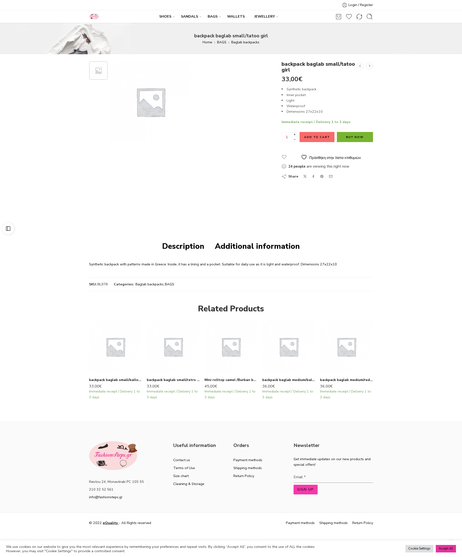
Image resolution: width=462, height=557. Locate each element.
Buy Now (355, 137)
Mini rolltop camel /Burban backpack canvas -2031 (231, 379)
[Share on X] (305, 176)
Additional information (257, 246)
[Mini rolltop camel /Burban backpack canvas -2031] (231, 346)
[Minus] (294, 139)
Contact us (181, 460)
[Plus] (294, 134)
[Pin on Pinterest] (322, 176)
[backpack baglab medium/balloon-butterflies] (288, 346)
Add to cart (317, 137)
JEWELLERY (264, 16)
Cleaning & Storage (188, 483)
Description (183, 246)
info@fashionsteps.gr (105, 497)
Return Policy (243, 475)
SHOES (165, 16)
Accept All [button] (446, 548)
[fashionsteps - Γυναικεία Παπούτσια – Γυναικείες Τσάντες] (94, 16)
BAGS (213, 16)
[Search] (369, 16)
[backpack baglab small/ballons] (115, 346)
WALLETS (236, 16)
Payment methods (247, 460)
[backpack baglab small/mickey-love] (360, 65)
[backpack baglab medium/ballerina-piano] (369, 65)
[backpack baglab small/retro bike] (173, 346)
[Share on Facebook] (313, 176)
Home (207, 42)
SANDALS (189, 16)
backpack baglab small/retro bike (173, 379)
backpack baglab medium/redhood (346, 379)
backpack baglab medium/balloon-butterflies (288, 379)
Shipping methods (247, 467)
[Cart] (338, 16)
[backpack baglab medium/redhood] (346, 346)
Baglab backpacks (245, 42)
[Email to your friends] (331, 176)
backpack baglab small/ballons (115, 379)
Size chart (181, 475)
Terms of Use (184, 467)
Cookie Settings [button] (419, 548)
